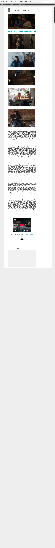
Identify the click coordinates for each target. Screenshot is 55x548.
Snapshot (19, 4)
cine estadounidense (17, 236)
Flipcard (5, 4)
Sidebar (15, 4)
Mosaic (12, 4)
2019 (13, 236)
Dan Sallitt (23, 236)
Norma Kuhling (32, 236)
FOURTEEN (28, 236)
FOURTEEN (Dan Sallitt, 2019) (22, 10)
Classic (2, 4)
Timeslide (23, 4)
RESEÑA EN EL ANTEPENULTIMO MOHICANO (22, 32)
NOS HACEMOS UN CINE (28, 234)
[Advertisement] (42, 25)
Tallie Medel (22, 237)
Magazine (9, 4)
